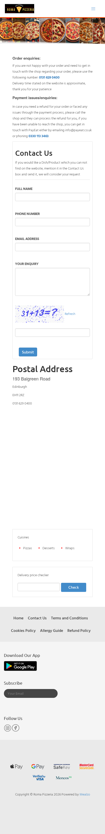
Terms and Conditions (69, 618)
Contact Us (37, 618)
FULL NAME (23, 188)
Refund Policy (79, 630)
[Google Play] (20, 665)
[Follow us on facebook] (15, 730)
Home (18, 618)
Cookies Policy (23, 630)
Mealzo (85, 794)
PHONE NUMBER (27, 213)
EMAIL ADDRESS (27, 238)
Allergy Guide (51, 630)
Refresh (70, 313)
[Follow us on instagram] (8, 730)
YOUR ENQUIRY (27, 263)
